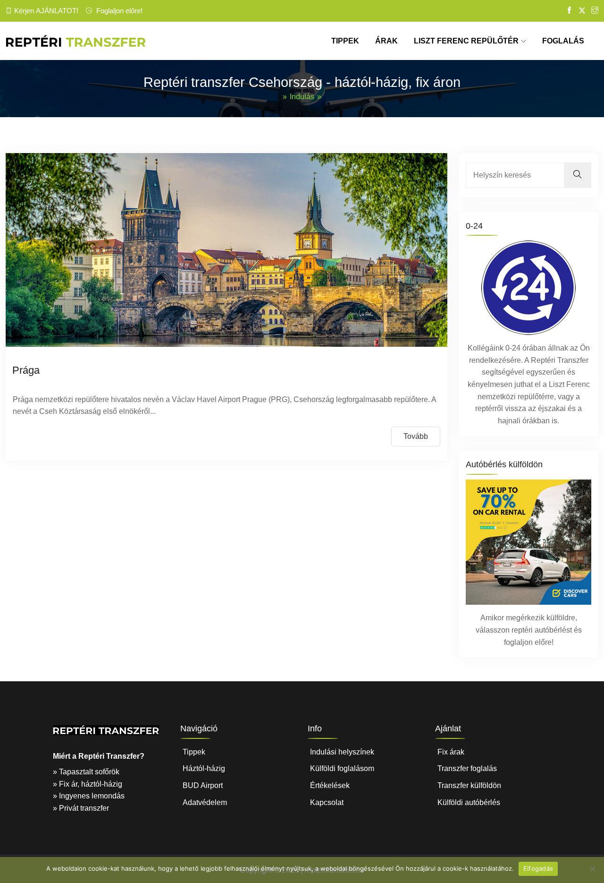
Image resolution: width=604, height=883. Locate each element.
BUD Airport (203, 785)
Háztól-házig (204, 768)
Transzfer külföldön (469, 785)
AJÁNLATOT (56, 11)
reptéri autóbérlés (541, 630)
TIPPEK (345, 41)
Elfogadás (538, 868)
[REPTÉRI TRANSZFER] (75, 40)
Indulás (302, 97)
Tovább (415, 436)
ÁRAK (386, 41)
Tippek (194, 752)
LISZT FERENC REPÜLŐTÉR (466, 41)
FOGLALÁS (563, 41)
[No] (592, 869)
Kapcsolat (327, 802)
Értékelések (330, 785)
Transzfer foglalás (467, 768)
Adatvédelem (205, 802)
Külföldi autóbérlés (468, 802)
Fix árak (450, 752)
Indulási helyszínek (342, 752)
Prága (26, 370)
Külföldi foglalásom (342, 768)
